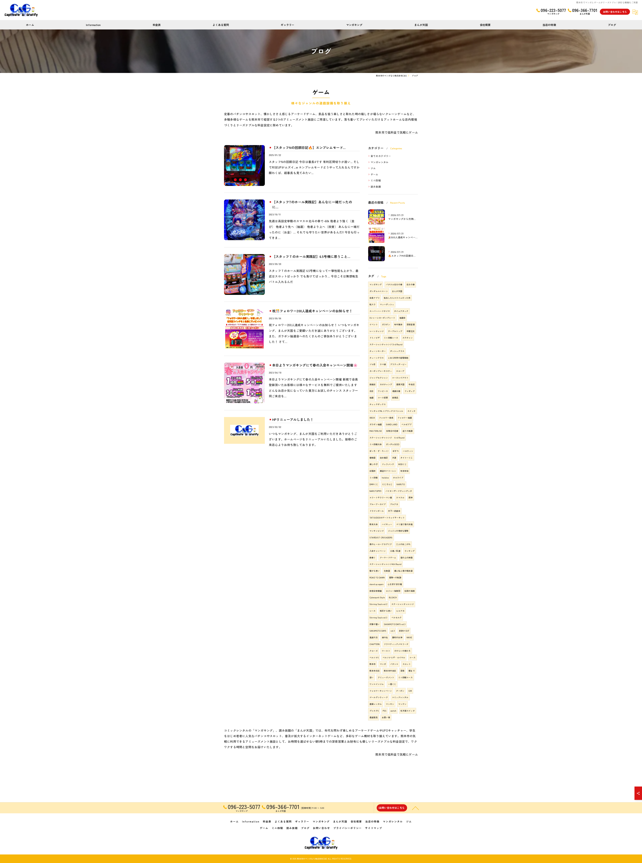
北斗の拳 (410, 284)
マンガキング (375, 284)
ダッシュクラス (397, 351)
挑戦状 (372, 384)
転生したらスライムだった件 (397, 297)
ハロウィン (408, 450)
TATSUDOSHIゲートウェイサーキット (387, 517)
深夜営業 (411, 324)
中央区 (412, 384)
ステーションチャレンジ (402, 604)
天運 (394, 457)
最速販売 (373, 717)
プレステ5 (374, 710)
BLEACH (393, 597)
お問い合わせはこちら (615, 11)
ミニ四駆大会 (375, 444)
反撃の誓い (374, 624)
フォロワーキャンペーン (380, 690)
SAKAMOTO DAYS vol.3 (394, 624)
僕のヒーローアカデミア (380, 544)
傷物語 (372, 457)
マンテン (402, 704)
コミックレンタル (400, 697)
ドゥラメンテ (388, 464)
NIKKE (409, 637)
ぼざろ (396, 450)
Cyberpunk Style (377, 597)
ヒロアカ (400, 610)
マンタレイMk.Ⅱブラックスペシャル (386, 410)
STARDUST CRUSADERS (381, 537)
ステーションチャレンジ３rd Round (385, 344)
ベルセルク (396, 617)
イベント (373, 324)
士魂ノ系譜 (395, 550)
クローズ (373, 650)
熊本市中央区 (390, 670)
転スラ (372, 304)
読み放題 (376, 186)
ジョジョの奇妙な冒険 (398, 530)
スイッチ (411, 410)
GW (410, 690)
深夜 (402, 670)
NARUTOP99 (375, 490)
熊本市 (372, 664)
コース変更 (383, 397)
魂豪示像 (396, 391)
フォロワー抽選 (405, 417)
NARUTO (401, 484)
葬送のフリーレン (388, 470)
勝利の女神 (397, 637)
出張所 (372, 470)
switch (393, 710)
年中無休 (398, 324)
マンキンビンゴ (376, 530)
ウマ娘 (383, 364)
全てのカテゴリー (381, 156)
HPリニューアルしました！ (293, 419)
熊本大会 (373, 524)
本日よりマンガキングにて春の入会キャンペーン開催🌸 (314, 365)
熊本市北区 (374, 670)
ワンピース (383, 391)
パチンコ (394, 664)
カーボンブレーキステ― (380, 370)
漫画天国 (400, 384)
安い (371, 677)
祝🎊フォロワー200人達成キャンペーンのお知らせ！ (312, 310)
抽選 (371, 397)
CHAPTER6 (374, 644)
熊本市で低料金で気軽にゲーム (396, 132)
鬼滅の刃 (373, 637)
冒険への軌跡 (395, 577)
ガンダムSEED (392, 444)
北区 (371, 391)
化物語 (387, 570)
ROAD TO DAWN (377, 577)
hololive (385, 477)
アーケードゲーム (388, 557)
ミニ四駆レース (391, 337)
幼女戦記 (384, 457)
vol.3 (393, 630)
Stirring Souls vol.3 (378, 617)
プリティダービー (398, 364)
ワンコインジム (376, 684)
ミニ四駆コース (405, 677)
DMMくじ (373, 484)
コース (412, 657)
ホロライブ (398, 477)
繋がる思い (374, 570)
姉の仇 (385, 637)
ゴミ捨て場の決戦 (404, 524)
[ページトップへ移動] (415, 808)
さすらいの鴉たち (402, 650)
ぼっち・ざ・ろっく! (378, 450)
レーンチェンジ (376, 331)
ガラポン (386, 324)
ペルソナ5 (374, 657)
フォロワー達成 (386, 417)
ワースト (386, 650)
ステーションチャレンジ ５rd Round (386, 437)
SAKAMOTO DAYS (377, 630)
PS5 (384, 710)
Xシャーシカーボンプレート (382, 317)
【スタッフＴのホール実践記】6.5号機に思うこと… (311, 256)
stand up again (376, 584)
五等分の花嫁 (392, 430)
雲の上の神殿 (406, 557)
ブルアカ (394, 504)
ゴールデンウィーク (378, 697)
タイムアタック (401, 311)
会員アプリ (374, 297)
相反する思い (386, 610)
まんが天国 (397, 291)
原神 (410, 497)
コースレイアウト (400, 377)
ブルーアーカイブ (377, 504)
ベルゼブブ (406, 424)
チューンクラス (376, 357)
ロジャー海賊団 (393, 590)
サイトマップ (373, 828)
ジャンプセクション (378, 377)
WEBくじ (402, 464)
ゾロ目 (372, 364)
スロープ (400, 370)
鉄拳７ (372, 557)
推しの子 (373, 464)
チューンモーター (377, 351)
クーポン (400, 690)
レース (372, 610)
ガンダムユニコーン (378, 291)
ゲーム (374, 174)
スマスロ (400, 497)
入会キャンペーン (377, 550)
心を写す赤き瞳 (395, 584)
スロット (407, 664)
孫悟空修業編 (375, 590)
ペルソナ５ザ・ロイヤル (394, 657)
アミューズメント (386, 677)
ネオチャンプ (386, 384)
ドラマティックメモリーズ (396, 644)
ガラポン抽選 (375, 424)
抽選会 (402, 317)
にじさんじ (387, 484)
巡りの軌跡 (408, 430)
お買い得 (386, 717)
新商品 (395, 397)
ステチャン (407, 337)
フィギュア (410, 391)
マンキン (390, 704)
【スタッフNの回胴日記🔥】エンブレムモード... (309, 147)
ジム (373, 168)
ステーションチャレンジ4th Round (385, 564)
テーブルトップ (395, 331)
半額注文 (410, 331)
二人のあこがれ (403, 544)
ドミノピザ (374, 337)
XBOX (372, 417)
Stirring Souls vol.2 (378, 604)
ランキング (409, 550)
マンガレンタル (379, 162)
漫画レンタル (375, 704)
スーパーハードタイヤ (379, 311)
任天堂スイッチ (407, 710)
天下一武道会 (394, 510)
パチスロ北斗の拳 (394, 284)
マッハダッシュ (387, 304)
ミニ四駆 (376, 180)
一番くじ (392, 684)
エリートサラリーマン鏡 (380, 497)
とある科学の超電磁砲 (398, 357)
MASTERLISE (375, 430)
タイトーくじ (406, 457)
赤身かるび (404, 630)
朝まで (412, 670)
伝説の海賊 (409, 590)
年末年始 (404, 470)
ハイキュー (387, 524)
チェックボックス (377, 404)
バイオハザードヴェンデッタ (399, 490)
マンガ (383, 664)
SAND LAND (391, 424)
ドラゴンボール (376, 510)
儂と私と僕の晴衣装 (403, 570)
